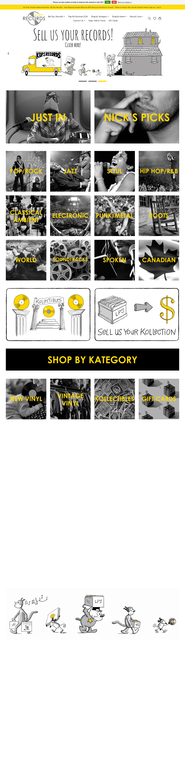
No (114, 2)
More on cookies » (125, 2)
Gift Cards (113, 20)
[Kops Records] (34, 18)
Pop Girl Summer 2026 (78, 16)
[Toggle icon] (149, 18)
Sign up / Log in (155, 7)
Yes (107, 2)
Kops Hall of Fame (97, 20)
